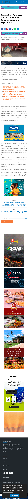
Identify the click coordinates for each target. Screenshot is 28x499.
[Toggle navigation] (26, 2)
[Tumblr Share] (12, 29)
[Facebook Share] (2, 29)
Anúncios (5, 460)
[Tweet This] (5, 29)
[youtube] (19, 2)
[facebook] (15, 2)
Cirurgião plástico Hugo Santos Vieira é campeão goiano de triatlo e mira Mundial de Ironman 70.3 (14, 98)
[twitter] (12, 473)
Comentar (8, 221)
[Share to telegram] (18, 29)
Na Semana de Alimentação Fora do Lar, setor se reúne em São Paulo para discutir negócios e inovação (14, 87)
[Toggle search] (24, 2)
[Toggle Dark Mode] (21, 2)
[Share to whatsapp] (15, 29)
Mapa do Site (6, 465)
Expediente (5, 458)
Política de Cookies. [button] (8, 492)
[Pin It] (7, 29)
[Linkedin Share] (10, 29)
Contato (5, 463)
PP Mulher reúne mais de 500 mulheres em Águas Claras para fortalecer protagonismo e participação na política (14, 93)
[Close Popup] (1, 495)
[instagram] (17, 2)
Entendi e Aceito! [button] (14, 495)
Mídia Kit (5, 462)
